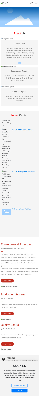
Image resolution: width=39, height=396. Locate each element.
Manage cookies (19, 386)
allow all (19, 390)
